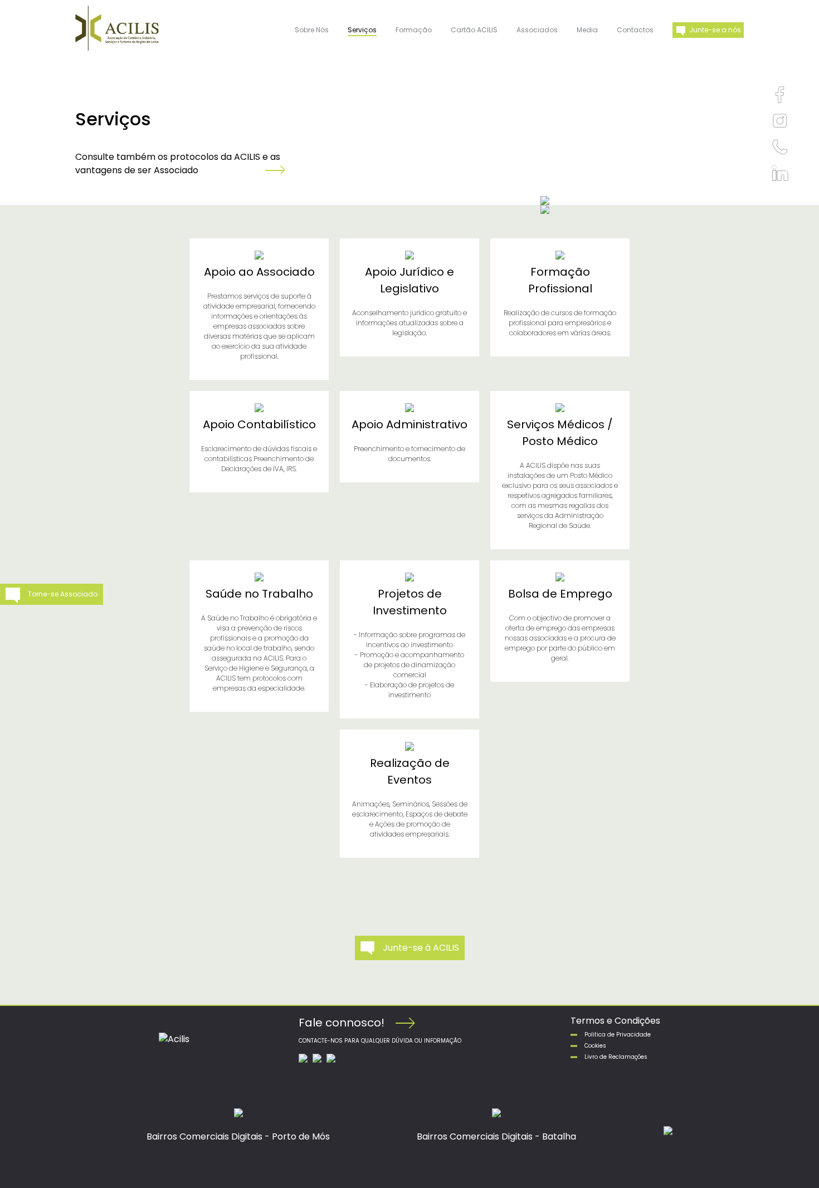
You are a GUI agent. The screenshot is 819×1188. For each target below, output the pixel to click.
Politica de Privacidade (617, 1034)
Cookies (595, 1046)
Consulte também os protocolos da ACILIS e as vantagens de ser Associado (177, 163)
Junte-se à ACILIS (421, 947)
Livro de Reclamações (615, 1057)
